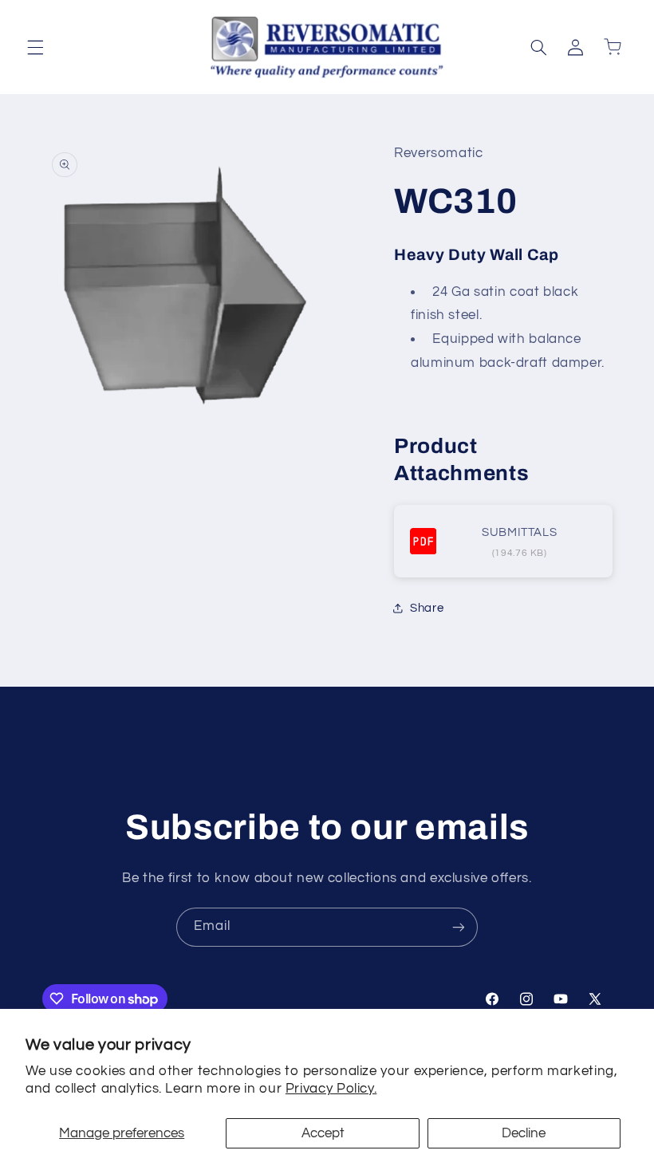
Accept (323, 1133)
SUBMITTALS (519, 532)
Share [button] (426, 608)
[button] (35, 47)
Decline (524, 1133)
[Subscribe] (458, 927)
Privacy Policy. (331, 1088)
